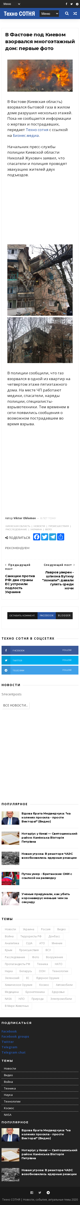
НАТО (58, 964)
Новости (10, 929)
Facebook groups (15, 1036)
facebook (47, 615)
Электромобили (61, 999)
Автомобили (64, 985)
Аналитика (12, 943)
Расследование (15, 957)
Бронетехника (35, 992)
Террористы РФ (31, 936)
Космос (44, 985)
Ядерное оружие (47, 978)
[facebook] (66, 4)
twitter (42, 660)
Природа (38, 999)
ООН (42, 971)
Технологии (60, 971)
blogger (64, 615)
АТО (42, 943)
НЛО (22, 999)
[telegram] (77, 4)
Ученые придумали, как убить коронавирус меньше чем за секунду (46, 898)
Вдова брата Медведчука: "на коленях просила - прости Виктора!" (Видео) (46, 817)
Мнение (57, 943)
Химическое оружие (18, 985)
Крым (8, 950)
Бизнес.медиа (26, 135)
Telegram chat (14, 1052)
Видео (61, 929)
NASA (8, 999)
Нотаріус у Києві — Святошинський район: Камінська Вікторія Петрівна (49, 837)
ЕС (27, 978)
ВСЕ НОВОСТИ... (15, 705)
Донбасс (54, 936)
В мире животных (17, 1006)
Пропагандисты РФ (17, 964)
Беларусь (26, 971)
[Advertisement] (40, 211)
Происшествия (29, 950)
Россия (45, 929)
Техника (42, 964)
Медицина (12, 992)
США (29, 943)
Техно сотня (37, 129)
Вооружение (54, 957)
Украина (28, 929)
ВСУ (48, 950)
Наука (9, 971)
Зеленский (12, 978)
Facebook (9, 1031)
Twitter (8, 1042)
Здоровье (58, 992)
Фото (35, 957)
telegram (42, 670)
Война (9, 936)
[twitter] (71, 4)
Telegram (9, 1047)
